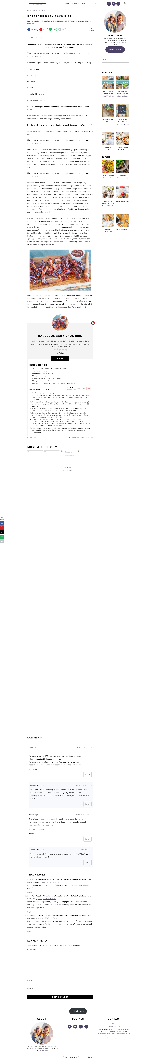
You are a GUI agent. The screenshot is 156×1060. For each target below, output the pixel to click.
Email (30, 989)
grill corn (70, 197)
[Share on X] (2, 532)
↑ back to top (78, 1011)
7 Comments (32, 23)
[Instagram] (86, 1027)
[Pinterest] (118, 4)
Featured (92, 3)
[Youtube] (114, 4)
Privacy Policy (114, 1026)
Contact (114, 1023)
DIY (83, 3)
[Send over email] (2, 537)
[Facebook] (109, 4)
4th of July (42, 10)
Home (58, 3)
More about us (114, 49)
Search (104, 59)
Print (60, 359)
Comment (31, 950)
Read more (45, 1050)
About (66, 3)
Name (30, 980)
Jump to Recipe (35, 37)
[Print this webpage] (2, 541)
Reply (87, 775)
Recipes (75, 3)
